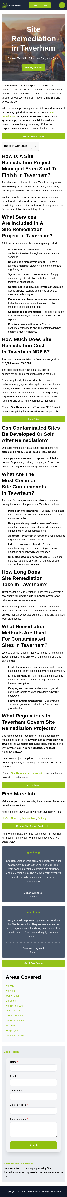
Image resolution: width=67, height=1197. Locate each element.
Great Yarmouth (14, 1015)
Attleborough (13, 1010)
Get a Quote (31, 67)
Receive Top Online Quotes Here (33, 826)
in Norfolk (26, 773)
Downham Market (15, 1035)
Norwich (15, 818)
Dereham (11, 1000)
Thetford (10, 1025)
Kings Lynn (12, 1030)
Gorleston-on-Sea (15, 1020)
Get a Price (33, 419)
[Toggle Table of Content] (32, 146)
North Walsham (14, 1005)
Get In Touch (33, 785)
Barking (41, 818)
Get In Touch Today (33, 136)
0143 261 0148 (40, 5)
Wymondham (29, 818)
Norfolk (6, 818)
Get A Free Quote (33, 963)
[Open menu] (62, 5)
